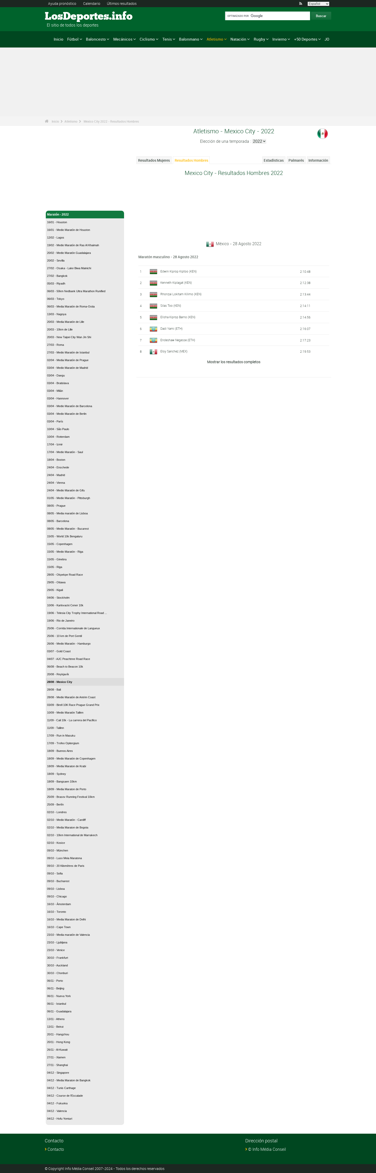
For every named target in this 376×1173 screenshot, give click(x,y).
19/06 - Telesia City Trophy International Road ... (77, 612)
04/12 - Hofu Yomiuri (59, 1118)
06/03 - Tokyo (55, 298)
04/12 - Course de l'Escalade (65, 1095)
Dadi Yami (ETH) (171, 328)
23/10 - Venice (56, 950)
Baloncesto (96, 39)
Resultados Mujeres (154, 160)
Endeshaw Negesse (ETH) (177, 340)
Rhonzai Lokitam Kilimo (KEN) (181, 294)
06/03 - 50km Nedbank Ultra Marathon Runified (76, 291)
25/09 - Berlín (55, 804)
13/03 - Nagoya (56, 314)
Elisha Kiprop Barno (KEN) (177, 317)
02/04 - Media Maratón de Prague (68, 360)
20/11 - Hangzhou (58, 1034)
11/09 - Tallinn (55, 727)
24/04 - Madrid (56, 475)
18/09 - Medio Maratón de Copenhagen (71, 758)
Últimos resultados (122, 3)
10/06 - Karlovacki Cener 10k (65, 605)
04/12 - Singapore (58, 1072)
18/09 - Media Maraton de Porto (66, 789)
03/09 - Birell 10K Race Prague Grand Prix (73, 704)
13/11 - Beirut (55, 1026)
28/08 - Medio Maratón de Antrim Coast (71, 697)
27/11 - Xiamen (56, 1057)
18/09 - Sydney (56, 773)
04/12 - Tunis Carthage (61, 1087)
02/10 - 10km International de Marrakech (72, 835)
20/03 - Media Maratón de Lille (65, 321)
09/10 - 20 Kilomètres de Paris (65, 865)
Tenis (167, 39)
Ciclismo (147, 39)
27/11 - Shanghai (57, 1065)
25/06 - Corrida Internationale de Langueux (73, 628)
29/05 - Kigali (55, 589)
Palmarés (296, 160)
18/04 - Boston (56, 459)
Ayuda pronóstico (62, 3)
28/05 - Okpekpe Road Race (65, 574)
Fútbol (73, 39)
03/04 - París (55, 421)
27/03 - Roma (55, 344)
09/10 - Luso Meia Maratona (64, 858)
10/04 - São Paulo (58, 429)
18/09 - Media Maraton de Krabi (66, 766)
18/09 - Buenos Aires (60, 750)
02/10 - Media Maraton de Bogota (67, 827)
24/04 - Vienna (56, 482)
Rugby (259, 39)
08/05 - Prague (56, 505)
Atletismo (215, 39)
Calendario (91, 3)
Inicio (58, 39)
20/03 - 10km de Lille (60, 329)
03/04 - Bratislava (58, 383)
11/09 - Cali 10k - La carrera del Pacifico (72, 720)
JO (327, 39)
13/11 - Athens (56, 1019)
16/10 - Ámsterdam (59, 904)
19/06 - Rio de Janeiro (60, 620)
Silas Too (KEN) (170, 305)
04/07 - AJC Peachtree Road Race (68, 658)
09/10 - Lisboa (56, 888)
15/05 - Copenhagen (59, 544)
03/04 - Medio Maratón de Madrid (67, 367)
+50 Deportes (305, 39)
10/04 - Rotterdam (58, 436)
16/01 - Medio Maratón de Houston (68, 229)
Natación (238, 39)
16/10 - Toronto (56, 911)
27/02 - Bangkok (57, 275)
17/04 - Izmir (55, 444)
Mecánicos (122, 39)
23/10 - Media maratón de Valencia (68, 934)
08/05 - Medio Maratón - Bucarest (68, 528)
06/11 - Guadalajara (59, 1011)
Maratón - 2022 (58, 214)
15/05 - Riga (54, 566)
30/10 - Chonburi (57, 973)
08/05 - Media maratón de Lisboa (67, 513)
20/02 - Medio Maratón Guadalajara (69, 252)
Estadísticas (274, 160)
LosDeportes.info (64, 16)
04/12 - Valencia (57, 1110)
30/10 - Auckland (57, 965)
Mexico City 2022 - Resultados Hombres (111, 121)
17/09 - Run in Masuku (61, 735)
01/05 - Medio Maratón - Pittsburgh (68, 498)
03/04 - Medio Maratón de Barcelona (69, 406)
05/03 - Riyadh (56, 283)
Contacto (56, 1149)
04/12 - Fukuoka (57, 1103)
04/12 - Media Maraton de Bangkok (69, 1080)
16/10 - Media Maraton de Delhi (66, 919)
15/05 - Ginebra (57, 559)
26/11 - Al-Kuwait (57, 1049)
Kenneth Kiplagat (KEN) (176, 282)
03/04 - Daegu (56, 375)
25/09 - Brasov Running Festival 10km (71, 796)
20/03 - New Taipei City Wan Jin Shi (69, 337)
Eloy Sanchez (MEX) (173, 351)
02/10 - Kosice (56, 842)
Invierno (279, 39)
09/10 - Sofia (55, 873)
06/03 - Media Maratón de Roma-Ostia (71, 306)
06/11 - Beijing (55, 988)
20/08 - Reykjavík (58, 674)
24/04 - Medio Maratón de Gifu (66, 490)
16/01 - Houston (57, 222)
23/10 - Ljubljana (57, 942)
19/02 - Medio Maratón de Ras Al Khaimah (73, 245)
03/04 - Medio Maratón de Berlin (66, 413)
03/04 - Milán (55, 390)
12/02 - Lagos (55, 237)
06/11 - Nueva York (59, 996)
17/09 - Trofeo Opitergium (63, 743)
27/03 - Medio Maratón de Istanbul (68, 352)
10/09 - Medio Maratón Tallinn (65, 712)
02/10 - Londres (57, 812)
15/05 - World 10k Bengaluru (64, 536)
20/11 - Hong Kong (58, 1042)
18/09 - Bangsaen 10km (62, 781)
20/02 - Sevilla (55, 260)
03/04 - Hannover (58, 398)
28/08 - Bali (54, 689)
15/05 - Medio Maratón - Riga (65, 551)
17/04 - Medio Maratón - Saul (65, 452)
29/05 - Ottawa (56, 582)
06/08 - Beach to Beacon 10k (65, 666)
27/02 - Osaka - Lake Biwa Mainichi (69, 268)
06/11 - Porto (55, 980)
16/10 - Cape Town (59, 927)
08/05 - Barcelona (58, 521)
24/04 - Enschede (58, 467)
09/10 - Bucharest (58, 881)
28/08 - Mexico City (59, 681)
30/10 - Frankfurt (57, 957)
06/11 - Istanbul (56, 1003)
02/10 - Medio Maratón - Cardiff (66, 819)
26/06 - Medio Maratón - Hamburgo (69, 643)
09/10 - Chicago (57, 896)
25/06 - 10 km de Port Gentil (64, 635)
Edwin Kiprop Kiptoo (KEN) (178, 271)
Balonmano (189, 39)
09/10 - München (57, 850)
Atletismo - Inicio (59, 204)
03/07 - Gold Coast (59, 651)
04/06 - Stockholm (58, 597)
